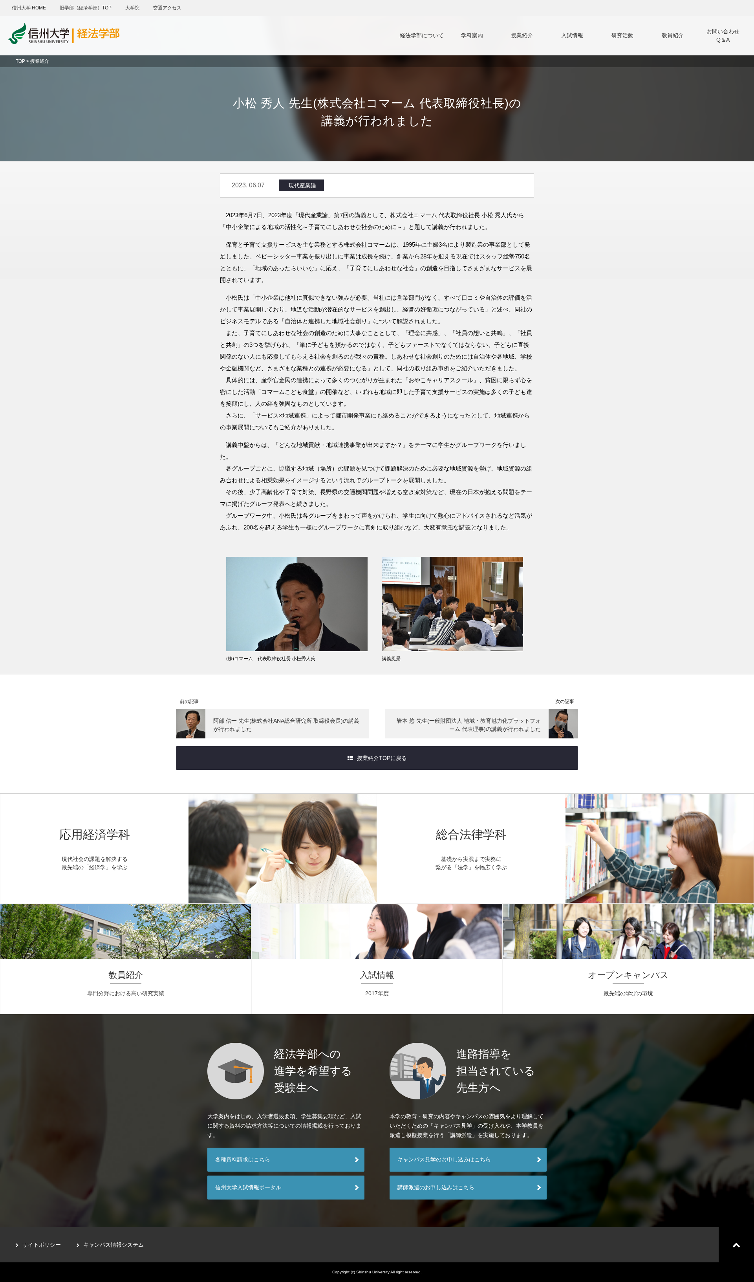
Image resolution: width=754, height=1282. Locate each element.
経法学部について (422, 35)
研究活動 (622, 35)
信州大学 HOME (29, 8)
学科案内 (472, 35)
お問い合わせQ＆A (722, 35)
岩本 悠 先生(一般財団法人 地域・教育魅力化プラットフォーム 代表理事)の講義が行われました (469, 725)
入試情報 (572, 35)
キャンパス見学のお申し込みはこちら (444, 1159)
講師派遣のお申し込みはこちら (435, 1187)
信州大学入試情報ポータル (248, 1187)
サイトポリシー (41, 1245)
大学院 (132, 8)
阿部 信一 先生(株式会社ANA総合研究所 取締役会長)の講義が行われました (286, 725)
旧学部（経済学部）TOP (86, 8)
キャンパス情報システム (113, 1245)
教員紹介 (673, 35)
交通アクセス (167, 8)
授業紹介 (522, 35)
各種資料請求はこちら (242, 1159)
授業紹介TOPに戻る (382, 758)
